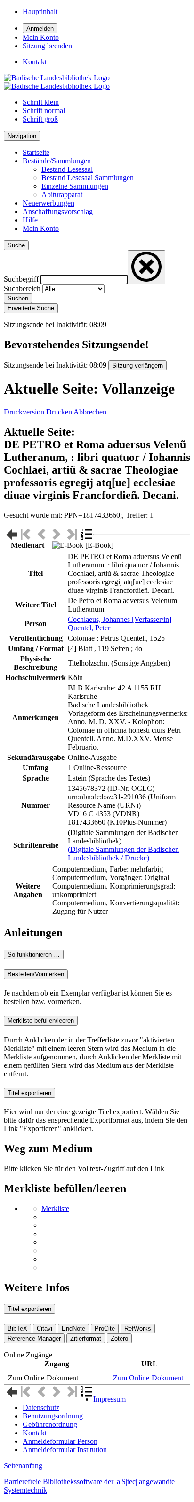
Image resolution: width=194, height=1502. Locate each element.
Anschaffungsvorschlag (58, 211)
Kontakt (35, 1433)
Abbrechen (89, 412)
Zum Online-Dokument (148, 1378)
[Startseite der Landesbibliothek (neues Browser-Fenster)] (57, 82)
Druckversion (24, 412)
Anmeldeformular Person (60, 1441)
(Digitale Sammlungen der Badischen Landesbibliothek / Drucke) (123, 853)
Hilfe (30, 220)
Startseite (36, 152)
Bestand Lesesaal (67, 169)
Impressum (109, 1399)
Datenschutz (41, 1407)
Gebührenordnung (50, 1424)
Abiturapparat (61, 195)
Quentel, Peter (89, 628)
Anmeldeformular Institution (65, 1450)
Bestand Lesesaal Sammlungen (87, 178)
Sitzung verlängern (137, 365)
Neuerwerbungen (48, 203)
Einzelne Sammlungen (74, 186)
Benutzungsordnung (53, 1416)
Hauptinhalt (40, 11)
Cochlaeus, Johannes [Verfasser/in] (119, 619)
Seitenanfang (23, 1466)
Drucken (59, 412)
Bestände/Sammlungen (57, 161)
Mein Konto (41, 228)
